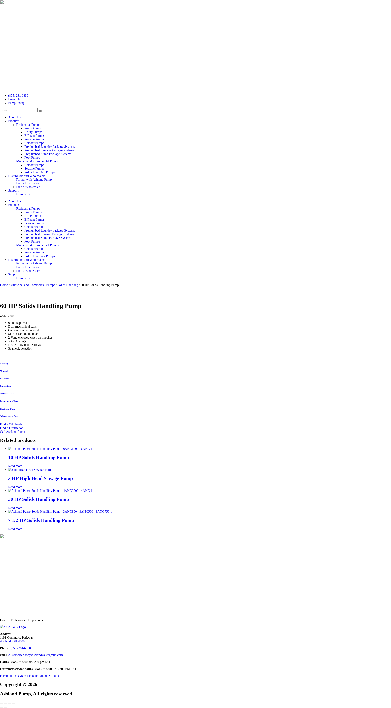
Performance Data (9, 401)
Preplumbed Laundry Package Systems (49, 146)
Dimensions (5, 386)
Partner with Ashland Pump (34, 179)
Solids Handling (67, 285)
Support (13, 190)
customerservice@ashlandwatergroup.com (35, 655)
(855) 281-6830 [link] (21, 648)
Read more (15, 466)
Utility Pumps (33, 132)
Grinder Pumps (34, 143)
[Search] (40, 111)
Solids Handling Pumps (39, 172)
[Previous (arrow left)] (1, 707)
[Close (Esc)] (13, 703)
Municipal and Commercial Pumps (32, 285)
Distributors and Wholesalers (26, 176)
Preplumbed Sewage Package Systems (49, 150)
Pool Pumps (32, 157)
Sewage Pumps (34, 139)
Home (4, 285)
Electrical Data (7, 409)
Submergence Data (9, 416)
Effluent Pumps (34, 135)
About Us (14, 117)
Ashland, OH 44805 (13, 641)
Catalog (4, 363)
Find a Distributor (27, 183)
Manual (4, 371)
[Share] (9, 703)
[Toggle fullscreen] (5, 703)
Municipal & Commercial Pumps (37, 161)
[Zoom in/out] (1, 703)
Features (4, 378)
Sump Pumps (33, 128)
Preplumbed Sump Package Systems (47, 154)
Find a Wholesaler (28, 187)
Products (13, 121)
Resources (23, 194)
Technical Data (7, 393)
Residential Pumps (28, 124)
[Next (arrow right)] (5, 707)
